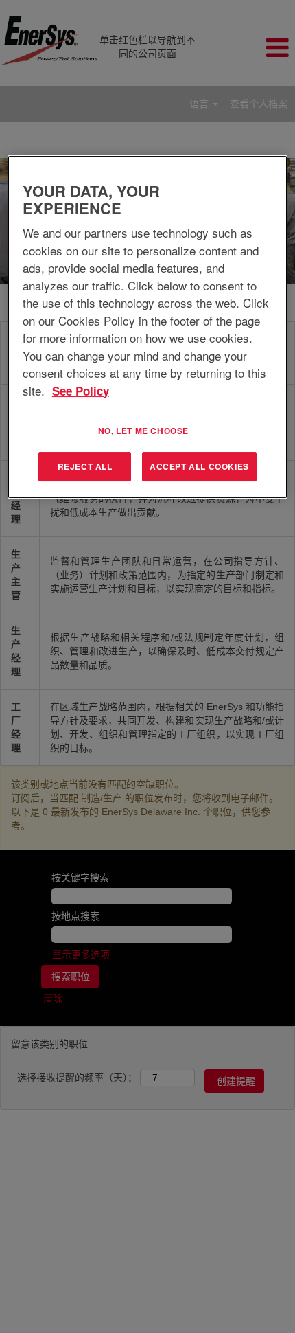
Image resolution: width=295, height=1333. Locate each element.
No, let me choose (143, 430)
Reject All (85, 466)
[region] (148, 327)
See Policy (80, 391)
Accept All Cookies (199, 466)
